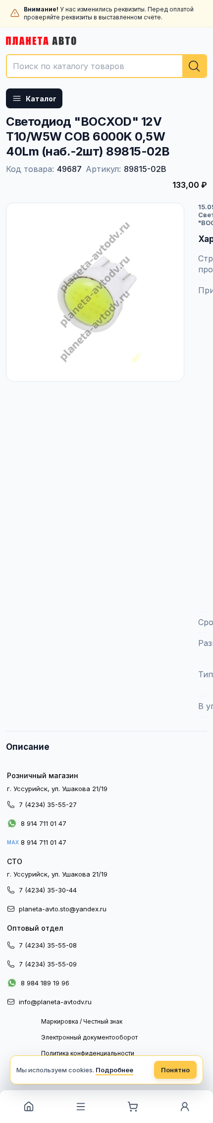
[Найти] (194, 66)
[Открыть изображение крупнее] (95, 292)
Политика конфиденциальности (87, 1053)
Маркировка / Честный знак (81, 1021)
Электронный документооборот (89, 1037)
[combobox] (106, 66)
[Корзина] (132, 1107)
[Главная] (28, 1107)
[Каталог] (80, 1107)
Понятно (175, 1070)
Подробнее (114, 1070)
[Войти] (184, 1107)
